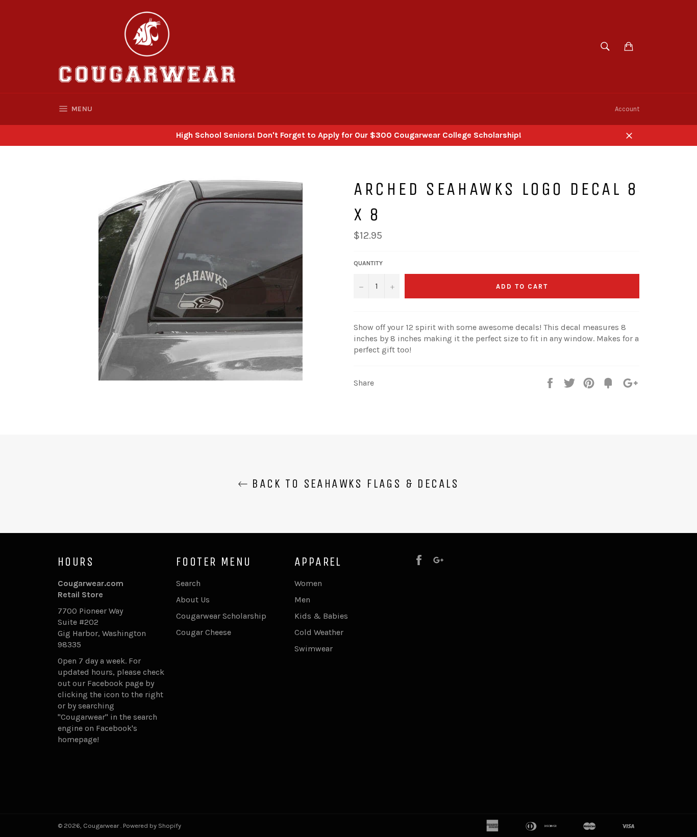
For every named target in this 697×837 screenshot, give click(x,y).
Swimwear (313, 648)
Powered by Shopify (152, 825)
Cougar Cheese (203, 632)
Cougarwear (101, 825)
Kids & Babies (321, 616)
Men (302, 599)
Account (627, 109)
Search (188, 583)
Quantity (368, 263)
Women (308, 583)
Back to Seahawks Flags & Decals (353, 483)
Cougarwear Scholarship (221, 616)
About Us (193, 599)
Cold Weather (318, 632)
